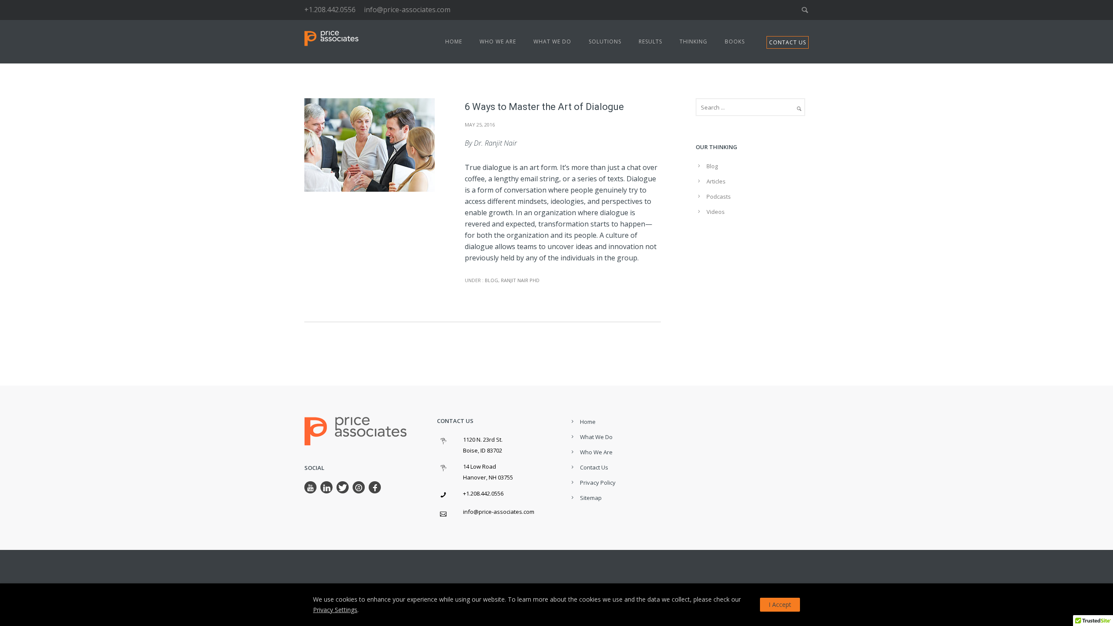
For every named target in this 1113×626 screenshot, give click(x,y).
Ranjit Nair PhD (520, 280)
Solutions (605, 41)
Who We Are (498, 41)
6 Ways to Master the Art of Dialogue (544, 106)
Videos (715, 212)
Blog (490, 280)
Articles (716, 181)
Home (453, 41)
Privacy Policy (598, 482)
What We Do (552, 41)
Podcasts (718, 196)
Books (735, 41)
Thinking (693, 41)
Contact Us (594, 467)
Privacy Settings (335, 610)
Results (650, 41)
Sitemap (591, 498)
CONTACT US (787, 42)
